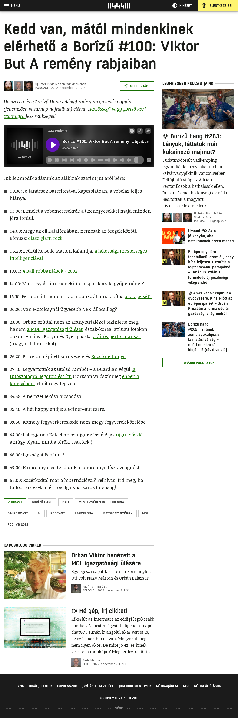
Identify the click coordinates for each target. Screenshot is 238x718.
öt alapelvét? (138, 296)
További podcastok (198, 363)
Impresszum (67, 686)
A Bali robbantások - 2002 (50, 270)
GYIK (20, 686)
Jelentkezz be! (220, 5)
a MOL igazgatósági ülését (55, 329)
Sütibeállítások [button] (207, 686)
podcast (42, 87)
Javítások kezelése (98, 686)
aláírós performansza (117, 336)
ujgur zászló (129, 434)
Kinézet (185, 5)
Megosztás (139, 86)
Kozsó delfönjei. (108, 356)
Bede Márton (56, 84)
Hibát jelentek (41, 686)
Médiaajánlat (167, 686)
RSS (186, 686)
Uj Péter (40, 84)
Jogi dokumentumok (135, 686)
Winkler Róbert (76, 84)
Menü (15, 5)
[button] (15, 502)
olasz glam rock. (45, 238)
